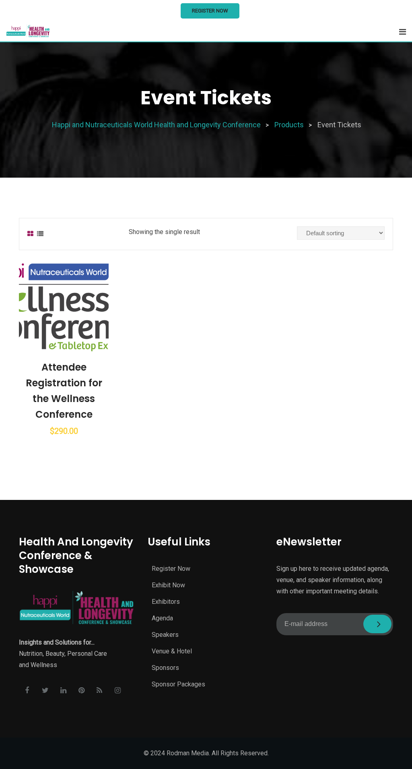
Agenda (162, 618)
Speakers (165, 634)
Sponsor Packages (178, 684)
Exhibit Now (168, 585)
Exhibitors (166, 601)
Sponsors (165, 668)
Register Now (210, 11)
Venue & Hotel (172, 651)
